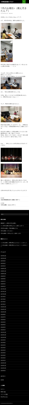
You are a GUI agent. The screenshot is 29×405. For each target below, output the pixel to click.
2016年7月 (3, 317)
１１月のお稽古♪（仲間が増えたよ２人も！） (11, 242)
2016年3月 (3, 324)
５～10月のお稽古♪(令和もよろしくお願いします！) (12, 225)
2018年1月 (3, 286)
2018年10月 (3, 273)
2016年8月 (3, 314)
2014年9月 (3, 370)
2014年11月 (3, 365)
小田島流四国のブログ (7, 1)
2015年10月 (3, 337)
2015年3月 (3, 355)
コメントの (4, 394)
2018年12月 (3, 268)
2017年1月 (3, 304)
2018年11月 (3, 271)
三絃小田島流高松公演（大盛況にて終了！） (10, 199)
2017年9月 (3, 296)
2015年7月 (3, 345)
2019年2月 (3, 263)
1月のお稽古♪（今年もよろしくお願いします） (11, 233)
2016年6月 (3, 319)
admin (11, 13)
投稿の (3, 391)
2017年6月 (3, 299)
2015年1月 (3, 360)
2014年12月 (3, 363)
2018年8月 (3, 278)
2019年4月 (3, 260)
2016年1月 (3, 329)
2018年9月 (3, 276)
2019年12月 (3, 255)
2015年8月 (3, 342)
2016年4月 (3, 322)
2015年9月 (3, 340)
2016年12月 (3, 306)
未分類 (2, 379)
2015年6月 (3, 347)
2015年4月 (3, 352)
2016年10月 (3, 311)
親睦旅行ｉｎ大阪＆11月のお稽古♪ (8, 223)
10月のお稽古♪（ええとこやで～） (8, 204)
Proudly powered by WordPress (7, 403)
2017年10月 (3, 294)
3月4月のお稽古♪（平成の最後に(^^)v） (9, 228)
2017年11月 (3, 291)
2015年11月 (3, 334)
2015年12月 (3, 332)
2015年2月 (3, 357)
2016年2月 (3, 327)
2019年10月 (3, 258)
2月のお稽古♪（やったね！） (7, 230)
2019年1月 (3, 266)
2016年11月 (3, 309)
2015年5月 (3, 350)
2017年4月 (3, 301)
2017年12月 (3, 289)
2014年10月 (3, 368)
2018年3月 (3, 283)
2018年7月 (3, 281)
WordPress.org (4, 396)
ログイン (3, 389)
